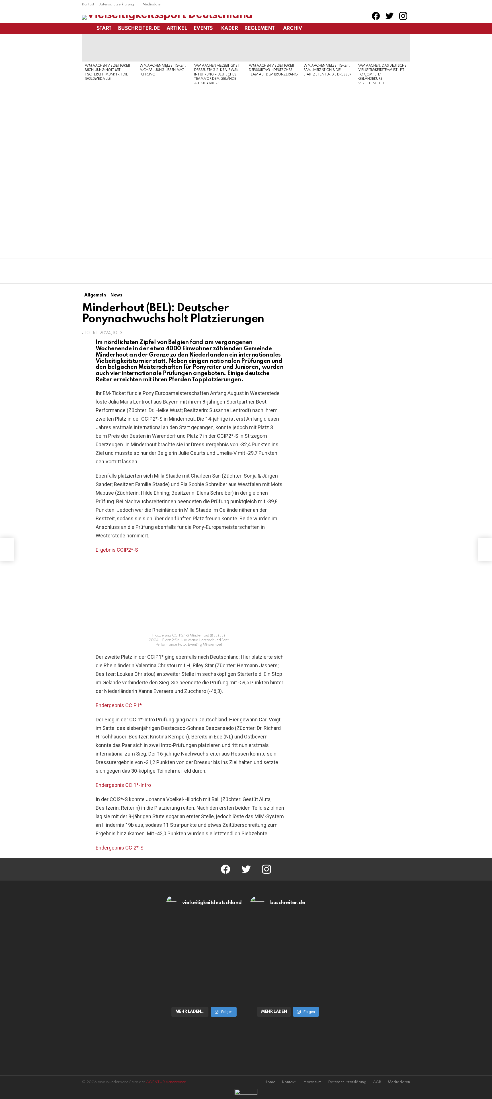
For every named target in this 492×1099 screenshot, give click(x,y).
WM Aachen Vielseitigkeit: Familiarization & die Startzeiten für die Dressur (327, 70)
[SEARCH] (406, 28)
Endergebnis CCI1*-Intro (123, 785)
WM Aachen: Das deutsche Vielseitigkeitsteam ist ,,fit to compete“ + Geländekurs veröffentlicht (382, 74)
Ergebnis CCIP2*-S (117, 550)
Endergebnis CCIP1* (119, 705)
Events (203, 28)
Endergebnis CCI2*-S (120, 848)
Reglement (259, 28)
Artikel (177, 28)
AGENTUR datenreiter (166, 1082)
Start (104, 28)
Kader (229, 28)
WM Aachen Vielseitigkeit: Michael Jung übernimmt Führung (163, 70)
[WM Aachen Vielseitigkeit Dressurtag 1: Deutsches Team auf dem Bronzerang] (273, 48)
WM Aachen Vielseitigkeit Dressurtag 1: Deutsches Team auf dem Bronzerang (273, 70)
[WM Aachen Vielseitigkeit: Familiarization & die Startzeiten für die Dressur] (328, 48)
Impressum (311, 1082)
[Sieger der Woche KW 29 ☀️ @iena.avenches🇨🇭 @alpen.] (288, 981)
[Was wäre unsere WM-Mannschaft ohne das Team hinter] (204, 938)
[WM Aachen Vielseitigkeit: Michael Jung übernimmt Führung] (164, 48)
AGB (377, 1082)
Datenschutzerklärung (116, 4)
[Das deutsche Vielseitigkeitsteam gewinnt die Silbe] (204, 981)
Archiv (292, 28)
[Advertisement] (109, 170)
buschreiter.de (139, 28)
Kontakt (88, 4)
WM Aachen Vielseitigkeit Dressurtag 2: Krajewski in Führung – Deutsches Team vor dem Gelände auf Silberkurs (217, 74)
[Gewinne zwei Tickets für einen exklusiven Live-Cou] (288, 938)
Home (269, 1082)
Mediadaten (153, 4)
